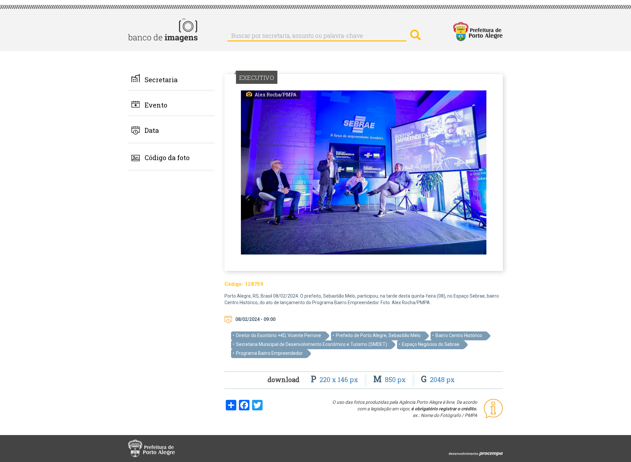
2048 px (438, 379)
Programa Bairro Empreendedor (269, 353)
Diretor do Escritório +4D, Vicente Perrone (278, 335)
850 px (390, 379)
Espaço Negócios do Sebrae (430, 344)
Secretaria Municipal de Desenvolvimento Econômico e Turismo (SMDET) (311, 344)
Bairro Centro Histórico (458, 335)
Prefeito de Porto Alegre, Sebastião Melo (378, 335)
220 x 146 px (335, 379)
